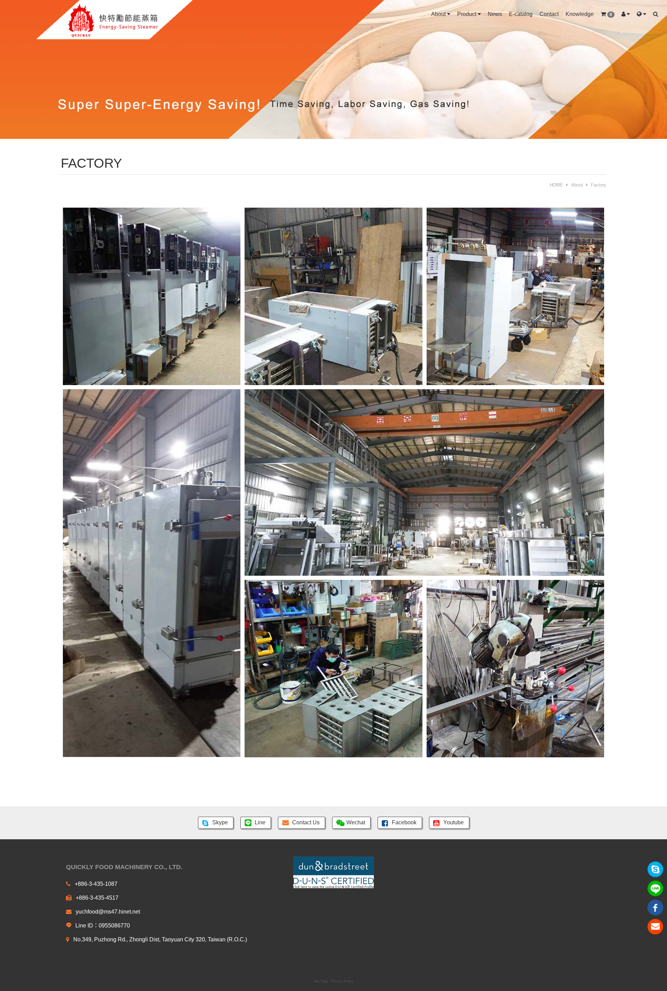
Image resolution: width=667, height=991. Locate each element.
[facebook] (655, 907)
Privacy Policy (342, 981)
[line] (655, 888)
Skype (220, 822)
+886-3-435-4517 (96, 898)
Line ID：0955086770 (102, 925)
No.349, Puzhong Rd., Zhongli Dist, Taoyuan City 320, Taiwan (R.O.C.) (159, 939)
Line (260, 822)
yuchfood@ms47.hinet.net (107, 912)
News (495, 14)
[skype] (655, 869)
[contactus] (655, 926)
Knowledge (580, 14)
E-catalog (521, 14)
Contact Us (306, 822)
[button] (607, 14)
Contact (549, 14)
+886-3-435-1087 (95, 884)
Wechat (355, 822)
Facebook (404, 822)
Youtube (453, 822)
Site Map (321, 981)
